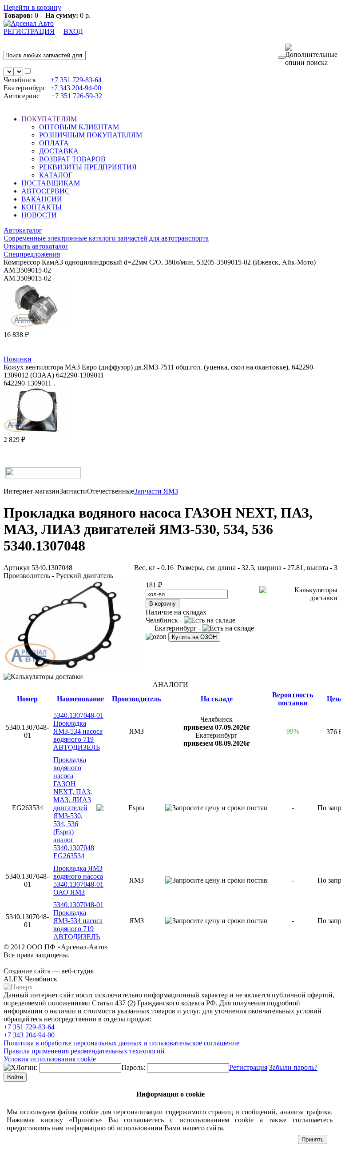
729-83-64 (76, 80)
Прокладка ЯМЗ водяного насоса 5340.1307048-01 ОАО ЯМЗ (78, 880)
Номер (27, 699)
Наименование (80, 699)
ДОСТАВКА (59, 151)
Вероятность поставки (292, 699)
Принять (312, 1139)
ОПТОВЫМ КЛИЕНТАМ (79, 127)
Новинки (18, 359)
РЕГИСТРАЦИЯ (29, 31)
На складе (217, 699)
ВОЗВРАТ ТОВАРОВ (72, 159)
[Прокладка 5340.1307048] (70, 668)
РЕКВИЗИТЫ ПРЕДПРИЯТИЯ (88, 167)
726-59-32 (76, 96)
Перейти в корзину (32, 7)
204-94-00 (75, 88)
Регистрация (248, 1067)
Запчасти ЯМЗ (156, 491)
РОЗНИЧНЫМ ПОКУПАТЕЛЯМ (90, 135)
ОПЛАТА (54, 143)
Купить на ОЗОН (194, 637)
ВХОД (73, 31)
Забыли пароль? (293, 1067)
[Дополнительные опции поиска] (311, 55)
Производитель (136, 699)
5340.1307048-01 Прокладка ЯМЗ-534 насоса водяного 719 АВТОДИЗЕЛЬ (78, 731)
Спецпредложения (32, 254)
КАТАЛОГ (55, 175)
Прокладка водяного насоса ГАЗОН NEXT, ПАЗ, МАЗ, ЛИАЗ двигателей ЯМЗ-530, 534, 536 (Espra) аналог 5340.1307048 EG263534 (73, 808)
